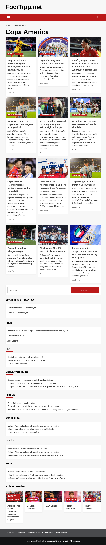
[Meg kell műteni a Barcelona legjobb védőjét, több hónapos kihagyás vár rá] (21, 47)
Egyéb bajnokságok (47, 54)
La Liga (10, 54)
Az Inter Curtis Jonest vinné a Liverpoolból (26, 471)
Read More (11, 92)
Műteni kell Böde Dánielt (18, 363)
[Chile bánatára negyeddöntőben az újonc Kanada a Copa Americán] (53, 168)
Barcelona (19, 54)
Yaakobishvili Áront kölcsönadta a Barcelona (27, 448)
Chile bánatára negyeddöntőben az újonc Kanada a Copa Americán (53, 185)
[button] (8, 17)
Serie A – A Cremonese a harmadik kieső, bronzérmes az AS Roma (36, 478)
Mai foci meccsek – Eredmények (21, 307)
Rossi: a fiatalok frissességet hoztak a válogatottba (30, 380)
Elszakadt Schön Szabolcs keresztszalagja (26, 360)
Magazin (76, 54)
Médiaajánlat (34, 532)
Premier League (13, 499)
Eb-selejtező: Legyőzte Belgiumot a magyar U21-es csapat (33, 406)
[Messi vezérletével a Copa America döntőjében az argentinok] (21, 107)
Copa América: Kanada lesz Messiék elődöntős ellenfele (84, 124)
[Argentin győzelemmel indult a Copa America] (85, 168)
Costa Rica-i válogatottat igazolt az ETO (25, 357)
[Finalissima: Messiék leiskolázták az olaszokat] (53, 235)
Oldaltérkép (47, 532)
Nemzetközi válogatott (48, 241)
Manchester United (12, 495)
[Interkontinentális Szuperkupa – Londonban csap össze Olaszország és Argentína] (85, 235)
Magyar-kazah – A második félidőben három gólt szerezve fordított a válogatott (43, 386)
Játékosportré (32, 499)
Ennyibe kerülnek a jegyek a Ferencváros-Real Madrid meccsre (35, 455)
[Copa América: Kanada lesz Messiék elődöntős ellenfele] (85, 107)
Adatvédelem (61, 532)
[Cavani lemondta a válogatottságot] (21, 235)
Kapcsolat (21, 532)
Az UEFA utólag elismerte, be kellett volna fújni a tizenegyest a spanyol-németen (42, 409)
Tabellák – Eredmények (17, 312)
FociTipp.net (24, 6)
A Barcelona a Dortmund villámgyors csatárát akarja (30, 429)
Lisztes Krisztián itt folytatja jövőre (23, 432)
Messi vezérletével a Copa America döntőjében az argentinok (20, 124)
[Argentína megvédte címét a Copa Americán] (53, 47)
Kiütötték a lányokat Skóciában (21, 403)
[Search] (97, 17)
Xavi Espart (12, 341)
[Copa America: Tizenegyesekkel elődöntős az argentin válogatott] (21, 168)
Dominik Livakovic (15, 336)
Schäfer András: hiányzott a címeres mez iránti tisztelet (31, 383)
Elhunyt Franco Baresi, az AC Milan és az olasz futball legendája (35, 475)
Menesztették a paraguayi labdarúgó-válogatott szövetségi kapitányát (53, 124)
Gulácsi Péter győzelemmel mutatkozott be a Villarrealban (33, 425)
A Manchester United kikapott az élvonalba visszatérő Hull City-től (37, 330)
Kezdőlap (10, 532)
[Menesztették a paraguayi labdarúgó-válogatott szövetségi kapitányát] (53, 107)
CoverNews (61, 541)
